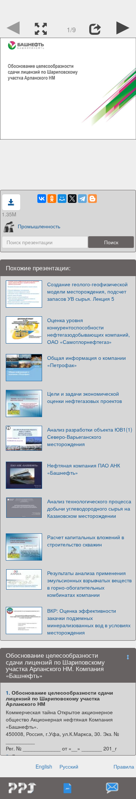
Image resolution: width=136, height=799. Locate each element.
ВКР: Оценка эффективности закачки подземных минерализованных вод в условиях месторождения (89, 621)
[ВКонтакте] (41, 198)
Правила (124, 766)
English (44, 766)
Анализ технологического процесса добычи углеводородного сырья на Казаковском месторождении (89, 508)
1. (8, 692)
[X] (72, 198)
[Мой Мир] (62, 198)
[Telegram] (82, 198)
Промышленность (39, 226)
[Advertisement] (68, 9)
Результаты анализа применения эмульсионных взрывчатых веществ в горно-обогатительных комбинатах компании (89, 583)
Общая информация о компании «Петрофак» (86, 361)
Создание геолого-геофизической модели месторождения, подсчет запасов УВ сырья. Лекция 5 (87, 291)
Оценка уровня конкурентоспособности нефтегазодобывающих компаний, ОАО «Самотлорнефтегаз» (88, 330)
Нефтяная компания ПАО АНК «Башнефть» (83, 469)
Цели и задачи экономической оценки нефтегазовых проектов (84, 397)
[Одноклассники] (52, 198)
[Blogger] (92, 198)
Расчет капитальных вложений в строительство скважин (85, 540)
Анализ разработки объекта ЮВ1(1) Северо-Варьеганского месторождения (89, 437)
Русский (68, 766)
